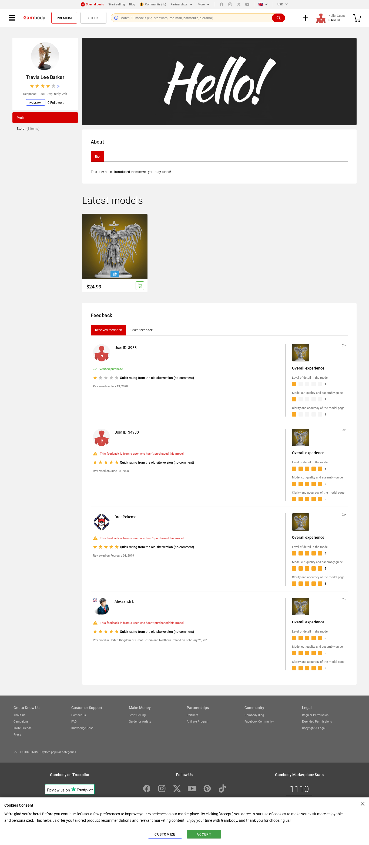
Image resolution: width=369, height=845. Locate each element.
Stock (93, 17)
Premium (64, 17)
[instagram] (230, 4)
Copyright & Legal (314, 727)
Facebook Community (259, 721)
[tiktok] (222, 788)
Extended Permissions (317, 721)
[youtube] (247, 4)
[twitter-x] (177, 788)
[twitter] (238, 4)
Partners (192, 714)
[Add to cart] (140, 285)
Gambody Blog (254, 714)
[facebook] (221, 4)
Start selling (116, 4)
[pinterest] (207, 788)
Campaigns (21, 721)
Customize (165, 834)
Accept (204, 834)
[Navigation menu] (11, 17)
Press (17, 734)
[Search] (278, 18)
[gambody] (34, 18)
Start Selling (137, 714)
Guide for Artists (140, 721)
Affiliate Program (198, 721)
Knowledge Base (82, 727)
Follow (35, 102)
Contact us (78, 714)
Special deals (95, 4)
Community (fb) (155, 4)
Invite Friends (23, 727)
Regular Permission (315, 714)
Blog (132, 4)
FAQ (74, 721)
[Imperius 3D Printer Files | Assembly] (114, 246)
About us (19, 714)
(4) (59, 86)
